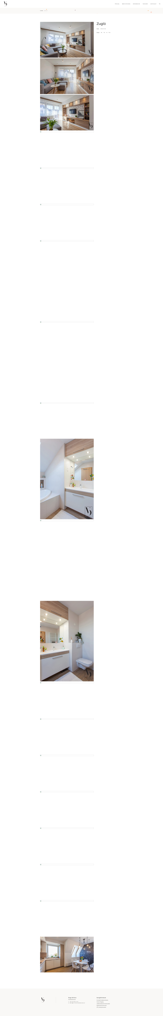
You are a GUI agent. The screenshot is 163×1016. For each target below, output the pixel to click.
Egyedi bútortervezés (102, 1005)
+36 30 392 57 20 (74, 1001)
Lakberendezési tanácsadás (103, 1003)
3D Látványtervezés (101, 1007)
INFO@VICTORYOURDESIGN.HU (77, 1002)
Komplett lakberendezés (102, 1000)
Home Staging (100, 1002)
